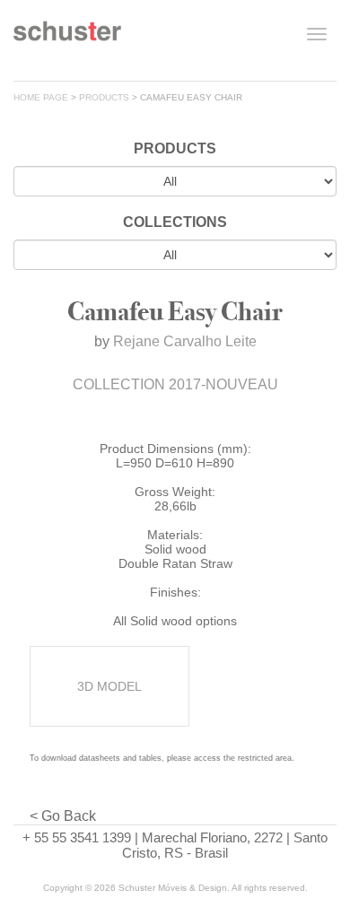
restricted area (265, 758)
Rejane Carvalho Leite (185, 341)
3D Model (109, 686)
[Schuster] (67, 37)
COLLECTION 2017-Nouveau (175, 384)
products (104, 97)
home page (40, 97)
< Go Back (63, 816)
